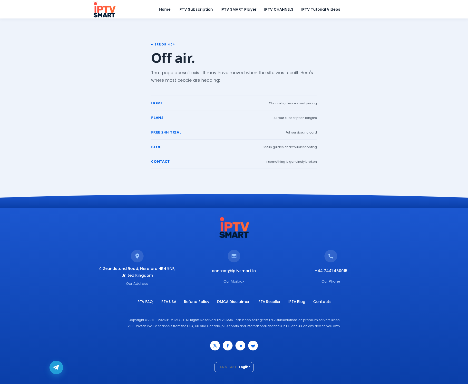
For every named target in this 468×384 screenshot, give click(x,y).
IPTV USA (168, 301)
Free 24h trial (166, 132)
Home (165, 9)
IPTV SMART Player (238, 9)
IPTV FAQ (144, 301)
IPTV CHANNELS (278, 9)
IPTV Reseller (269, 301)
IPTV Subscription (195, 9)
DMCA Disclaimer (233, 301)
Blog (156, 146)
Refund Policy (196, 301)
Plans (157, 117)
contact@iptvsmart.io (234, 271)
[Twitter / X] (215, 345)
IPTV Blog (296, 301)
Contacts (322, 301)
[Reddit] (253, 345)
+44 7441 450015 (330, 271)
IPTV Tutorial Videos (320, 9)
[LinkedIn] (240, 345)
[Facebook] (228, 345)
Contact (160, 161)
